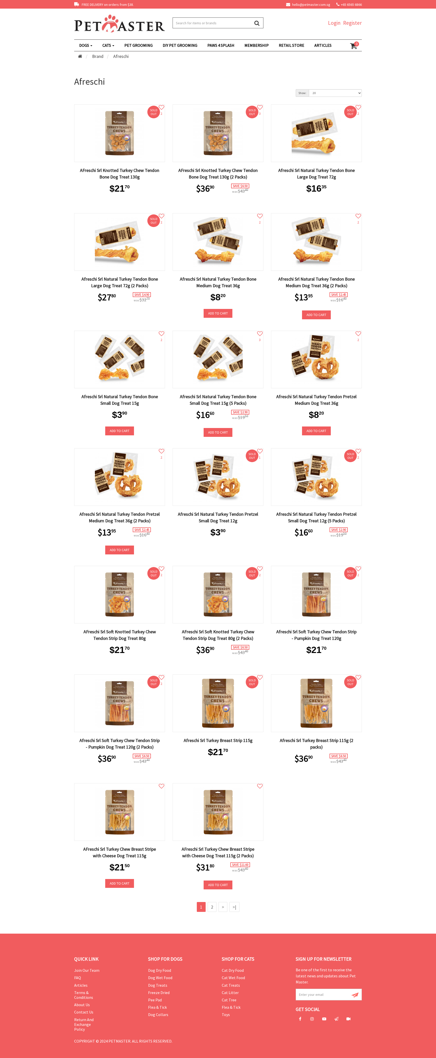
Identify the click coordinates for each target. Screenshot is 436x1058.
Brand (97, 56)
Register (352, 22)
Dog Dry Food (159, 970)
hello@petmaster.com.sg (310, 4)
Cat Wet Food (233, 977)
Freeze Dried (159, 992)
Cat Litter (230, 992)
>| (234, 907)
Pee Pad (155, 999)
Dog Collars (158, 1014)
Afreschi (121, 56)
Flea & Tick (157, 1007)
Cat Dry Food (233, 970)
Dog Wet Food (160, 977)
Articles (81, 985)
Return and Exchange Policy (84, 1024)
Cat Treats (231, 985)
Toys (226, 1014)
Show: (302, 93)
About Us (82, 1004)
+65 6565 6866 (351, 4)
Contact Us (83, 1012)
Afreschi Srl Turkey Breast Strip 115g (218, 740)
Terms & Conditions (83, 995)
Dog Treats (157, 985)
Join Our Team (86, 970)
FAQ (77, 977)
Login (334, 22)
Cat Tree (229, 999)
